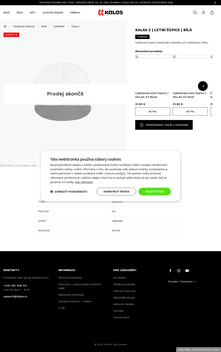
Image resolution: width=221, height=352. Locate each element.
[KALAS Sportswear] (110, 12)
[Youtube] (187, 270)
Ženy (20, 12)
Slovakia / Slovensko (180, 281)
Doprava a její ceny (124, 290)
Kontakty (118, 310)
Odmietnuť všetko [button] (116, 191)
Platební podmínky (124, 284)
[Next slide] (203, 86)
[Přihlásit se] (203, 12)
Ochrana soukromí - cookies (74, 301)
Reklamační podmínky (71, 294)
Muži (6, 12)
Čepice (75, 26)
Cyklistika (59, 26)
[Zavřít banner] (215, 2)
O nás (61, 308)
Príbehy (75, 12)
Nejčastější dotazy (124, 297)
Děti (33, 12)
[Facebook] (170, 270)
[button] (152, 111)
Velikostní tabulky (123, 304)
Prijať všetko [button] (154, 191)
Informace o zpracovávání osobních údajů (79, 286)
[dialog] (110, 176)
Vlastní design (53, 12)
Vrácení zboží (121, 317)
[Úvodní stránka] (4, 26)
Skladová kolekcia (23, 26)
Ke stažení (119, 277)
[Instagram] (179, 270)
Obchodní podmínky (70, 277)
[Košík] (212, 12)
